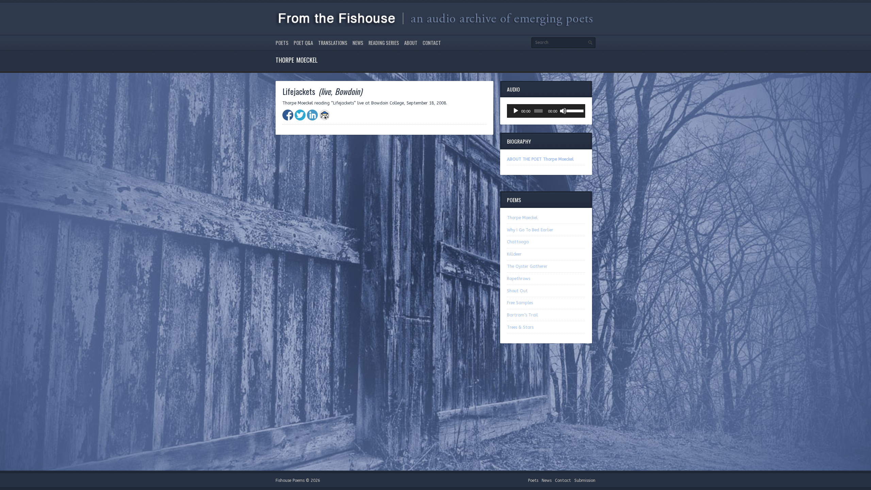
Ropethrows (518, 278)
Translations (332, 42)
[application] (546, 111)
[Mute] (563, 111)
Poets (282, 42)
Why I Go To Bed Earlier (530, 230)
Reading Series (383, 42)
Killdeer (514, 254)
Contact (432, 42)
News (357, 42)
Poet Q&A (303, 42)
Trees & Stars (520, 327)
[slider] (574, 110)
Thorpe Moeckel (522, 217)
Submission (584, 480)
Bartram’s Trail (522, 315)
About (410, 42)
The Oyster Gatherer (527, 266)
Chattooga (518, 242)
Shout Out (517, 291)
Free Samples (520, 302)
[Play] (515, 111)
